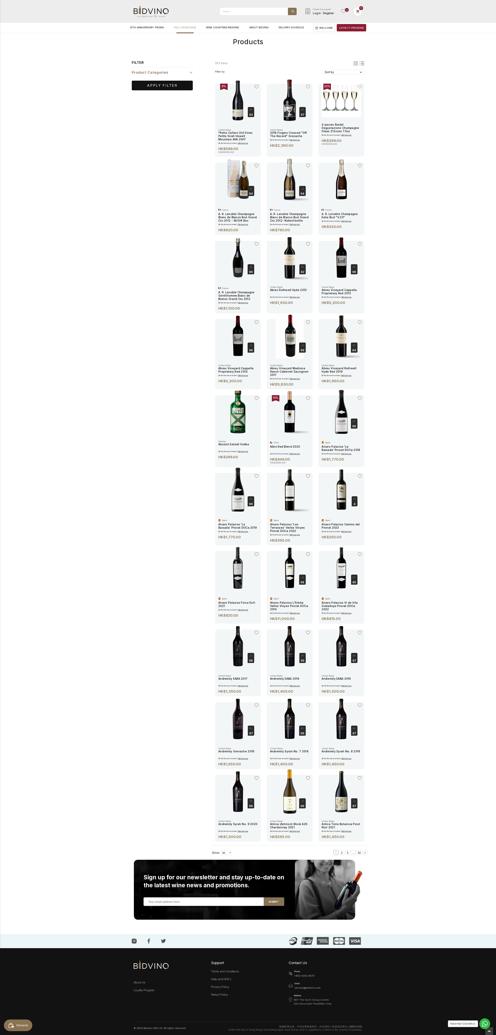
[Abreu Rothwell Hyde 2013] (289, 257)
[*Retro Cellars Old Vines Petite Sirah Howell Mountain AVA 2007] (238, 100)
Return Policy (219, 994)
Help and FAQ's (221, 979)
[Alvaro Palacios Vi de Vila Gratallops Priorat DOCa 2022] (341, 567)
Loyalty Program (144, 990)
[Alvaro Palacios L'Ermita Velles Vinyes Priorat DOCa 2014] (289, 567)
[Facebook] (148, 941)
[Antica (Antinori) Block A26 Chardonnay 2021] (289, 791)
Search (292, 11)
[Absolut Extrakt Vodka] (238, 411)
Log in (317, 13)
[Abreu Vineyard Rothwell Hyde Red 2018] (341, 335)
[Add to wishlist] (256, 87)
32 (359, 852)
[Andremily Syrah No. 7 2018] (289, 718)
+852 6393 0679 (304, 975)
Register (328, 13)
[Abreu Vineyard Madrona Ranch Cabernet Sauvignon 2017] (290, 335)
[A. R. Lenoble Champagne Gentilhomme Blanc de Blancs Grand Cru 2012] (238, 257)
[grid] (356, 63)
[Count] (358, 11)
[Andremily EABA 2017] (238, 645)
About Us (139, 982)
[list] (361, 63)
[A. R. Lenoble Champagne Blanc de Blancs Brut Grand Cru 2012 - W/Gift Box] (238, 178)
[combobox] (258, 11)
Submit (273, 901)
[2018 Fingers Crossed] (289, 100)
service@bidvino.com (307, 987)
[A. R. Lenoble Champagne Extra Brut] (341, 178)
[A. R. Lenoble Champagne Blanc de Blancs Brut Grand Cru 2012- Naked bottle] (289, 178)
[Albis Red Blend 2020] (289, 411)
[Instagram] (134, 940)
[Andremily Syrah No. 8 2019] (341, 718)
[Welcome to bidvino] (151, 11)
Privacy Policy (220, 986)
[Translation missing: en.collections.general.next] (365, 852)
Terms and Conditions (225, 971)
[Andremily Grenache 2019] (238, 718)
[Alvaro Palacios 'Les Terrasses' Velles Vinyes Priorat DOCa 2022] (289, 489)
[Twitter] (163, 940)
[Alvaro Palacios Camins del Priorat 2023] (341, 489)
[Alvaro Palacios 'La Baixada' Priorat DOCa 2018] (341, 411)
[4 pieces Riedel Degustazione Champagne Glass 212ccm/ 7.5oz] (341, 97)
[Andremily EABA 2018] (289, 645)
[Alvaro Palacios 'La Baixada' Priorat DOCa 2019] (238, 489)
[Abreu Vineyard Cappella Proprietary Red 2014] (238, 335)
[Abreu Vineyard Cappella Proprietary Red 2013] (341, 257)
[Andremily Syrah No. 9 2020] (238, 791)
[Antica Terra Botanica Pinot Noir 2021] (341, 791)
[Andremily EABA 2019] (341, 645)
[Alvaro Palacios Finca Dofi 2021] (238, 567)
